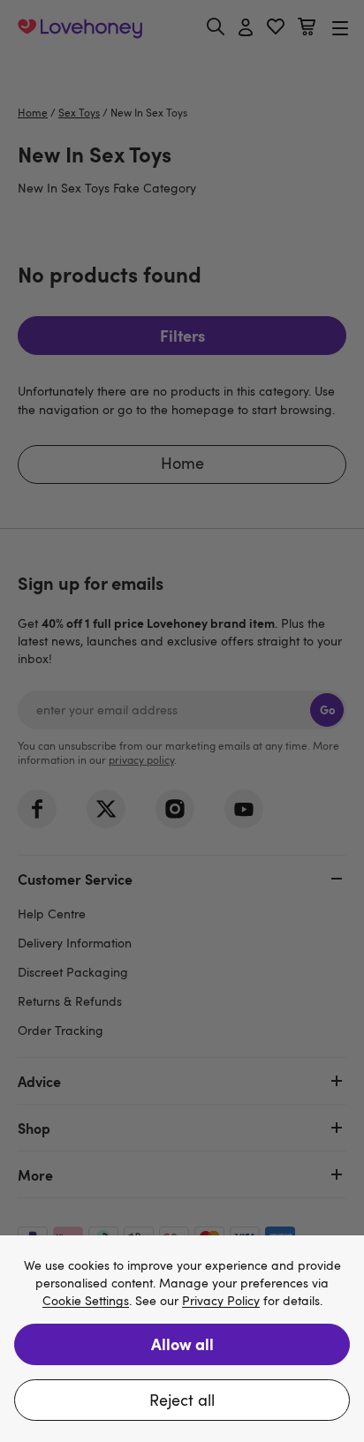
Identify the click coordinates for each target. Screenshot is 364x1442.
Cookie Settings (85, 1301)
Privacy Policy (221, 1301)
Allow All (182, 1344)
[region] (182, 1338)
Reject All (182, 1399)
